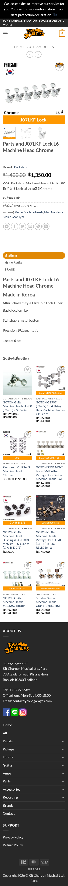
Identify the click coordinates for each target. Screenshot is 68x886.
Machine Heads (53, 212)
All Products (41, 47)
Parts (7, 781)
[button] (5, 34)
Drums (8, 757)
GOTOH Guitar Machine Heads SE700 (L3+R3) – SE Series (17, 406)
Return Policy (13, 845)
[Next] (59, 93)
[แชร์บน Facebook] (14, 226)
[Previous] (8, 93)
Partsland (21, 167)
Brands (8, 805)
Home (19, 47)
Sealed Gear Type (14, 216)
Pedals (8, 741)
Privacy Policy (13, 837)
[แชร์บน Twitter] (22, 226)
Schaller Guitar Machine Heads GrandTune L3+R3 (48, 602)
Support (34, 869)
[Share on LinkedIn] (46, 226)
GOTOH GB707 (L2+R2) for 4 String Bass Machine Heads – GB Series (50, 408)
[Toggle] (63, 741)
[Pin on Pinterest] (38, 226)
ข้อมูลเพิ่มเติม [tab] (13, 262)
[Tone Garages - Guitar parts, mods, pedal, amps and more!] (34, 33)
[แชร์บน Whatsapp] (6, 226)
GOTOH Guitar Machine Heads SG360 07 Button (14, 602)
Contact (9, 813)
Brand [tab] (10, 269)
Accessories (11, 789)
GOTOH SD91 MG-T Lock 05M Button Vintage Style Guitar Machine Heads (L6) (49, 473)
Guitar (7, 765)
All (5, 733)
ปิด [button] (55, 15)
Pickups (8, 749)
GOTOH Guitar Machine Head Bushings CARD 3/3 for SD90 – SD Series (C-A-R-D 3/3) (16, 539)
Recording (10, 797)
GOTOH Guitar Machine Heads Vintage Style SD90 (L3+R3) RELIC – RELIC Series (48, 539)
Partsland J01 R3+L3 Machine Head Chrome (16, 471)
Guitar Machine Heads (29, 212)
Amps (7, 773)
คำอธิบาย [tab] (11, 255)
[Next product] (29, 54)
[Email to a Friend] (30, 226)
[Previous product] (38, 54)
